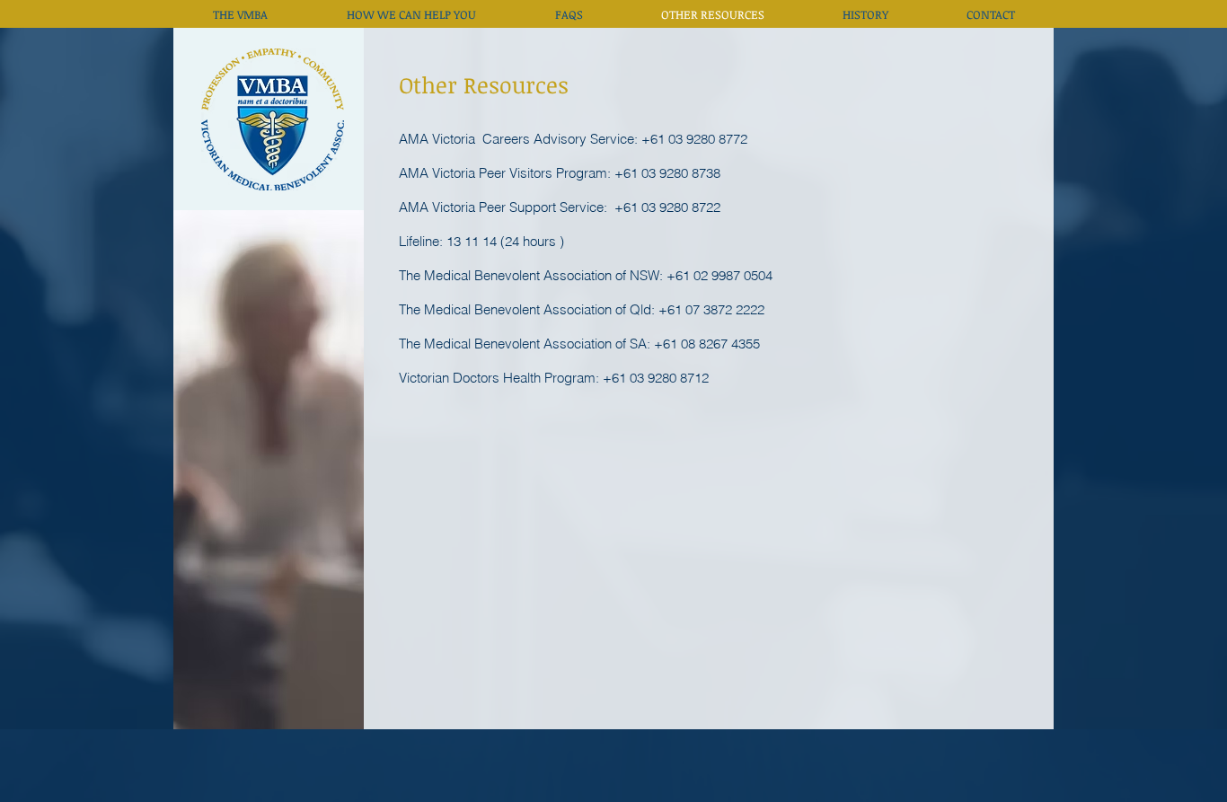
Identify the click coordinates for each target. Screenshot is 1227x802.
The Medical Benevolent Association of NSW (529, 275)
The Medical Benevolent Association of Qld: (528, 309)
